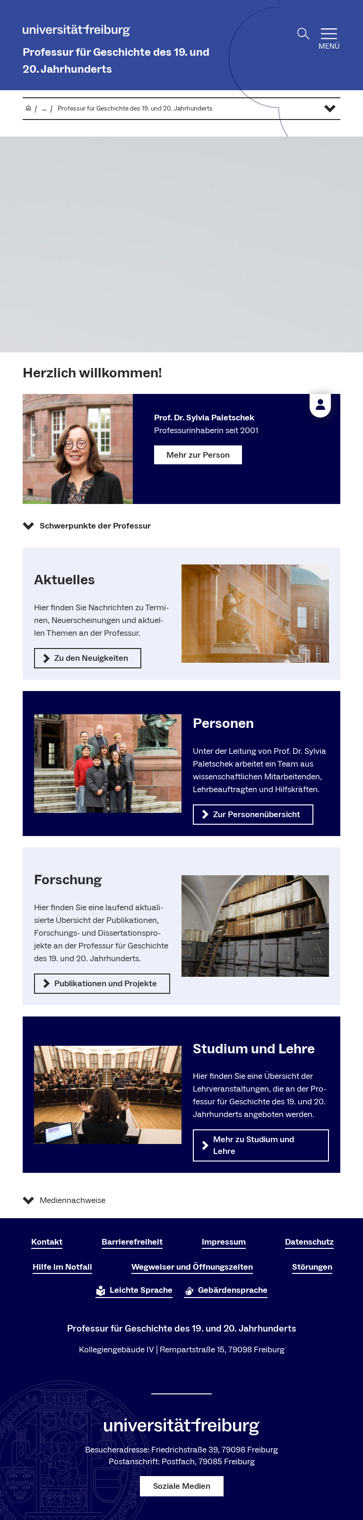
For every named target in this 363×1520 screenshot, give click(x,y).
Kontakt (46, 1242)
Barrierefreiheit (132, 1242)
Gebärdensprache (233, 1290)
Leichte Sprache (141, 1290)
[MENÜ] (329, 34)
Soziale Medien (181, 1486)
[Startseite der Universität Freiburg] (76, 32)
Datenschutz (309, 1242)
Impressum (224, 1242)
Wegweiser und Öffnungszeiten (192, 1267)
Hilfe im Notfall (62, 1267)
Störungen (312, 1267)
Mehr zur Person (198, 455)
